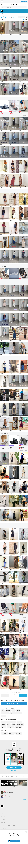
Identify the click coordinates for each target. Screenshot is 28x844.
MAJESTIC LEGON (5, 713)
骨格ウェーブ (11, 733)
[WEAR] (14, 4)
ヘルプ (2, 813)
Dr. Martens (8, 710)
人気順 (26, 19)
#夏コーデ (3, 727)
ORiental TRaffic (18, 713)
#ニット (13, 724)
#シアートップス (10, 727)
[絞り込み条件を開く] (2, 17)
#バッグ (8, 724)
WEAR (2, 776)
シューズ (5, 776)
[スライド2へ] (14, 786)
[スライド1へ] (13, 786)
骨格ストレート (4, 733)
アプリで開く (24, 1)
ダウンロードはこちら (14, 767)
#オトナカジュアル (20, 724)
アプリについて (14, 770)
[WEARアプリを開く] (26, 4)
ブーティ (9, 776)
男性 (10, 13)
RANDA (18, 710)
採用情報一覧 (25, 799)
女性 (17, 13)
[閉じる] (26, 832)
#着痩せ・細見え (18, 727)
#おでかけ (3, 724)
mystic (12, 713)
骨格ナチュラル (18, 733)
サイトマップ (3, 816)
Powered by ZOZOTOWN (23, 115)
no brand (3, 715)
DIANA (13, 710)
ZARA (3, 710)
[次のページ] (23, 695)
